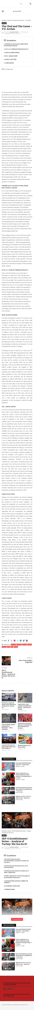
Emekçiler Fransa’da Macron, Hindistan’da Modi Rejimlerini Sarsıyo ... (25, 726)
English (29, 644)
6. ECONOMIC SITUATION (12, 886)
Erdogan (4, 646)
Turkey (15, 646)
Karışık (9, 20)
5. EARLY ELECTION (10, 59)
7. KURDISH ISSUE (9, 889)
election (24, 644)
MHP (12, 646)
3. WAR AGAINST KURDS (11, 52)
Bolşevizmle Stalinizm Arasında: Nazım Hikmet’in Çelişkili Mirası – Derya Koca (24, 789)
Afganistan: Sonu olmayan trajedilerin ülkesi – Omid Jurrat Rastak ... (24, 707)
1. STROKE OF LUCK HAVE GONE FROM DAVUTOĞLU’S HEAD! (16, 44)
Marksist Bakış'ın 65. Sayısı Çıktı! (24, 746)
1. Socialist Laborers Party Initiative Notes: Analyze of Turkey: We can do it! (16, 860)
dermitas (19, 644)
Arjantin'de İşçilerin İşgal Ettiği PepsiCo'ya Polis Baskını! (9, 746)
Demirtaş (13, 644)
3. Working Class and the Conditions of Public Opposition (16, 871)
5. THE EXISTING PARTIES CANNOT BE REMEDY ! (16, 881)
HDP (8, 646)
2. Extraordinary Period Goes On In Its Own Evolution (16, 866)
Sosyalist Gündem (14, 32)
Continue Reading (17, 919)
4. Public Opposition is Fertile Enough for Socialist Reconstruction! (17, 876)
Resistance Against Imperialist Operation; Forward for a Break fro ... (9, 705)
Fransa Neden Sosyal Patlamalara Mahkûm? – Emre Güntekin (8, 727)
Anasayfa (4, 20)
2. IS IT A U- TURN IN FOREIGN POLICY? (16, 49)
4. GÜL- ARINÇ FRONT (11, 56)
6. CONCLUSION (9, 63)
